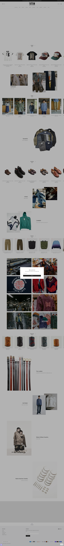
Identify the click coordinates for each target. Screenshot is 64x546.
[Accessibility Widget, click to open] (1, 545)
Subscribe (32, 275)
